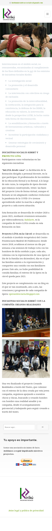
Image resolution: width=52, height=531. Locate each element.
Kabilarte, (30, 219)
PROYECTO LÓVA (11, 156)
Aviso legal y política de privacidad (26, 510)
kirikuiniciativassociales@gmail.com (27, 3)
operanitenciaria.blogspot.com (24, 294)
